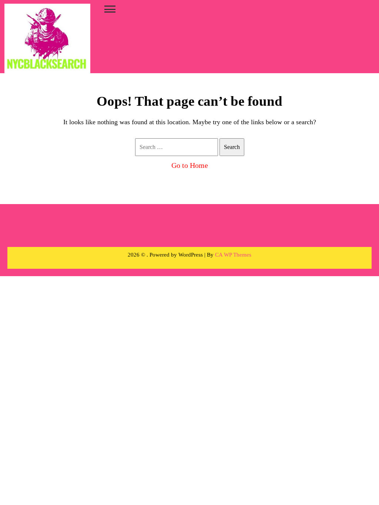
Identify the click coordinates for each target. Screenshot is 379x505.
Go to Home (189, 165)
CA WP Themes (233, 255)
